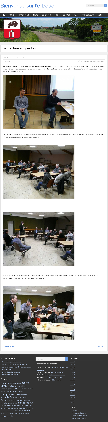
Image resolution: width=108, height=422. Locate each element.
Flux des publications (79, 413)
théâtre (7, 413)
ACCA (57, 15)
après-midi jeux (20, 386)
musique (10, 405)
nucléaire (93, 61)
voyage (21, 413)
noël (15, 405)
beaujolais (24, 389)
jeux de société (25, 403)
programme (27, 405)
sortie (2, 413)
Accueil (12, 15)
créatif (21, 394)
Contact (66, 15)
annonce (7, 385)
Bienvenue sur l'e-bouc (27, 6)
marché (3, 405)
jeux (16, 403)
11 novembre (10, 383)
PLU (75, 15)
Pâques (3, 408)
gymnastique (18, 400)
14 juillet (19, 383)
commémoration (15, 391)
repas (16, 408)
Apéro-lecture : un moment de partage (14, 364)
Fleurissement (6, 400)
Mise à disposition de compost (11, 372)
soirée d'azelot (100, 61)
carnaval (30, 389)
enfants (5, 397)
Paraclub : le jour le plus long (11, 362)
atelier (16, 389)
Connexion (75, 410)
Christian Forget (9, 58)
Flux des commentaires (79, 415)
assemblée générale (7, 389)
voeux (16, 414)
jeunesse (11, 403)
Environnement (18, 397)
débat (25, 394)
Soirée (2, 411)
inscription (4, 403)
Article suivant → (100, 346)
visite (11, 413)
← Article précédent (9, 346)
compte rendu (84, 61)
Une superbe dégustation (10, 374)
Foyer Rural (24, 15)
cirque (3, 392)
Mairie (35, 15)
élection (11, 416)
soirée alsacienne (9, 411)
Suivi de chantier (56, 380)
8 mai (2, 383)
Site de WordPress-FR (79, 418)
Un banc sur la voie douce (57, 375)
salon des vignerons (25, 408)
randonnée (9, 408)
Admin (100, 15)
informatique (26, 400)
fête (13, 400)
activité (26, 382)
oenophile (20, 405)
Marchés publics (87, 15)
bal (19, 388)
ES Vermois (46, 15)
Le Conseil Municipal (57, 372)
